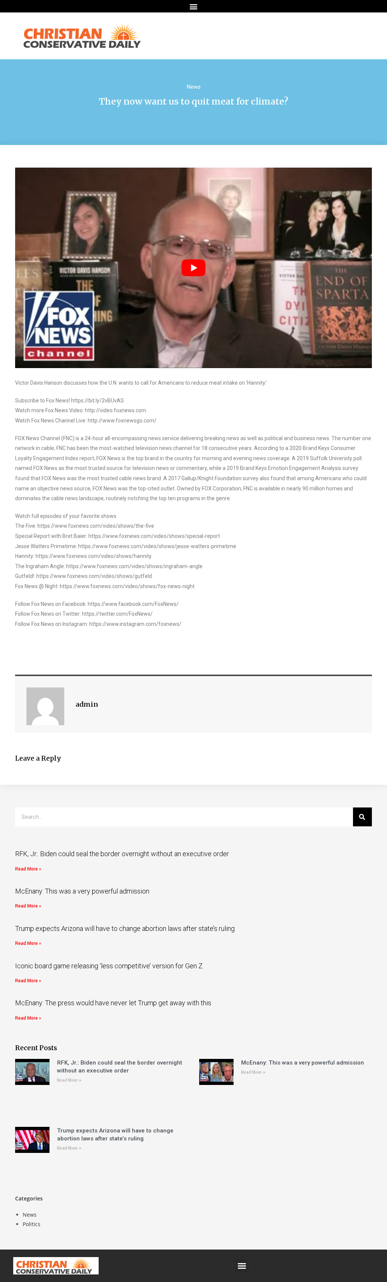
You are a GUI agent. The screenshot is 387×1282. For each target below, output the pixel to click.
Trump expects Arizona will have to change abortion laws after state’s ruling (125, 928)
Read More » (28, 869)
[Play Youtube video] (193, 268)
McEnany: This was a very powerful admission (82, 891)
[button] (193, 6)
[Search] (362, 816)
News (194, 86)
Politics (31, 1224)
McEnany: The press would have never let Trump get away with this (113, 1003)
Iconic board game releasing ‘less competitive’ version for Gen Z (109, 966)
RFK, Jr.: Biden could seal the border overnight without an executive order (122, 854)
